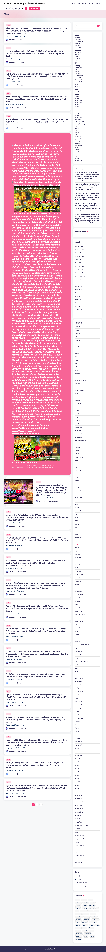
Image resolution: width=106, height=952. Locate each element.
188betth (77, 340)
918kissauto (78, 357)
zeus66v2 (78, 685)
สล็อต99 (77, 785)
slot (76, 134)
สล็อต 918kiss (79, 755)
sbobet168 (78, 601)
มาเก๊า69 (77, 738)
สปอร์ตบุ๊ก (77, 748)
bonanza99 (78, 397)
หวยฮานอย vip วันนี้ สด (81, 825)
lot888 (77, 477)
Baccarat (78, 383)
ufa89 (76, 668)
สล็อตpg (77, 788)
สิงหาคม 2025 (79, 286)
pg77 (76, 527)
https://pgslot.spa (80, 124)
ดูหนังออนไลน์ (79, 139)
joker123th (78, 460)
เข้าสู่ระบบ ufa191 (80, 835)
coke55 (77, 410)
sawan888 (78, 598)
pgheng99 (78, 56)
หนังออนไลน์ (78, 67)
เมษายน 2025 (79, 299)
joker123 (77, 37)
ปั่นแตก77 (78, 728)
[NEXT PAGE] (41, 804)
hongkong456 (79, 437)
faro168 (92, 902)
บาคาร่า (77, 113)
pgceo (77, 534)
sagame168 (78, 591)
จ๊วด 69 (77, 695)
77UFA (77, 350)
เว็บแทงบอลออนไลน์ (80, 855)
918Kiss (77, 353)
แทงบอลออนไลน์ (79, 859)
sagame (77, 588)
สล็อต (76, 84)
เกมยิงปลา (77, 829)
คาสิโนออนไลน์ (79, 691)
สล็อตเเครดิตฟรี (79, 812)
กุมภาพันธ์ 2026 (79, 266)
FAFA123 (77, 414)
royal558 (77, 584)
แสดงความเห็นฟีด (82, 882)
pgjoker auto (79, 541)
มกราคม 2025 (79, 310)
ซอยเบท (77, 698)
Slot (76, 624)
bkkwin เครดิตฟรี (79, 390)
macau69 (78, 491)
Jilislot (77, 444)
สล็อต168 (77, 86)
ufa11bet (77, 665)
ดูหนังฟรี (77, 45)
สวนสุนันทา (78, 819)
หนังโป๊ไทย (78, 119)
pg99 (76, 531)
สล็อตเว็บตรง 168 (79, 808)
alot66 (77, 370)
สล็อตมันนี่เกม (78, 795)
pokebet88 (78, 557)
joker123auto (79, 457)
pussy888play (79, 916)
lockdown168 (79, 474)
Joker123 (77, 454)
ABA (76, 360)
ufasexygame (79, 678)
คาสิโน (77, 688)
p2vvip (77, 507)
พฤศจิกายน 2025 (80, 276)
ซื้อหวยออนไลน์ (79, 80)
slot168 (77, 631)
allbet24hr (78, 367)
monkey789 (78, 497)
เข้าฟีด (79, 879)
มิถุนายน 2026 (79, 253)
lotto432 (77, 480)
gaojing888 (78, 427)
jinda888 (77, 450)
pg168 (77, 92)
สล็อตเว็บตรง (78, 100)
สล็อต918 (77, 782)
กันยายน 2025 (79, 283)
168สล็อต (77, 333)
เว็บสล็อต (77, 849)
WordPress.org (81, 886)
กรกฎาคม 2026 (79, 249)
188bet (77, 337)
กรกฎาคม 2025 (79, 289)
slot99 (77, 96)
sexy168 (77, 608)
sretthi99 (77, 641)
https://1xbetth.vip (80, 122)
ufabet (77, 671)
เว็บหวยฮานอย (79, 852)
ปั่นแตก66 (78, 73)
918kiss (77, 35)
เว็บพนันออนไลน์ (79, 845)
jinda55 (77, 94)
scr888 (77, 604)
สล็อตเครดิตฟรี (79, 802)
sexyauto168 (78, 611)
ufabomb (77, 675)
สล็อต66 (77, 98)
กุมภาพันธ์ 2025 (79, 306)
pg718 (77, 524)
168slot (77, 330)
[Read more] (37, 304)
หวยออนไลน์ (78, 82)
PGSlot (8, 25)
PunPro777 (78, 561)
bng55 (77, 393)
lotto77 (77, 484)
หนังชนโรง (78, 39)
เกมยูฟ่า (77, 832)
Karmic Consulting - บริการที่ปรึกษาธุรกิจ (25, 3)
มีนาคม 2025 (78, 303)
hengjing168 (78, 434)
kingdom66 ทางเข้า (80, 464)
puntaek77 (78, 567)
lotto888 (77, 487)
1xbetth (77, 347)
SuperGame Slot (80, 648)
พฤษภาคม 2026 (79, 256)
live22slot (78, 470)
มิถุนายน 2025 (79, 293)
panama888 (78, 511)
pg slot (77, 128)
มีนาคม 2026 (78, 263)
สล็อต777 (77, 772)
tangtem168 (78, 651)
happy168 (78, 430)
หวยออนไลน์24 (79, 822)
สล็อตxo (77, 158)
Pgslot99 (77, 551)
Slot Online (78, 628)
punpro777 (78, 78)
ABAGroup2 (78, 363)
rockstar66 (78, 581)
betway (77, 387)
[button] (34, 8)
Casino (77, 407)
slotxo (77, 115)
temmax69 (78, 658)
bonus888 (78, 400)
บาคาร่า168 (78, 52)
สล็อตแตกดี (78, 815)
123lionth (77, 327)
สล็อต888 (77, 104)
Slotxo (77, 634)
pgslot (77, 54)
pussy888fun (79, 574)
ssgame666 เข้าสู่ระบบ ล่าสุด (83, 645)
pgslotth (77, 554)
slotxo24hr (78, 638)
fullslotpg (78, 58)
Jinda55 (77, 447)
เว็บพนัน (77, 842)
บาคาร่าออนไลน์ (79, 75)
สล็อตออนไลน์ (78, 160)
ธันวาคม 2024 (79, 313)
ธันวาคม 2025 (79, 273)
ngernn (77, 501)
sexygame (78, 618)
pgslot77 (77, 71)
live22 (77, 60)
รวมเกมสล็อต (78, 742)
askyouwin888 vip (80, 380)
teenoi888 (78, 655)
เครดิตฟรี (86, 936)
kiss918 (77, 130)
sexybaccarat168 (80, 614)
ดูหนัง (76, 63)
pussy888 (78, 48)
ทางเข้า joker (78, 141)
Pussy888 (78, 571)
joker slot (77, 143)
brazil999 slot (79, 404)
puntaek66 (78, 564)
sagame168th (79, 41)
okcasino (77, 504)
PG (76, 514)
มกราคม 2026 (79, 269)
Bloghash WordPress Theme (76, 949)
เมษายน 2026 (79, 259)
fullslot (77, 417)
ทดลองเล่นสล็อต (79, 705)
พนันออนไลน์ (78, 732)
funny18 (77, 424)
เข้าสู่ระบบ (80, 876)
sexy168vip (94, 916)
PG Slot (77, 517)
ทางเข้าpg (78, 708)
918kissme (78, 902)
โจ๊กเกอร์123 (78, 145)
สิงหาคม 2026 (79, 246)
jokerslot (77, 154)
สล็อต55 (77, 762)
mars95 (77, 494)
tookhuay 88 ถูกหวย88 (81, 661)
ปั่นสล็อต (77, 721)
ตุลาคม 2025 (78, 279)
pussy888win (79, 578)
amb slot (77, 377)
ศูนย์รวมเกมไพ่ (79, 745)
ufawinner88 (78, 681)
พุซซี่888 (77, 735)
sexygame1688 (79, 621)
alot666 (77, 373)
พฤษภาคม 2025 (79, 296)
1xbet (76, 343)
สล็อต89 (77, 778)
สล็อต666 (77, 768)
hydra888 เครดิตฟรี (80, 440)
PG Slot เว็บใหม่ (79, 521)
